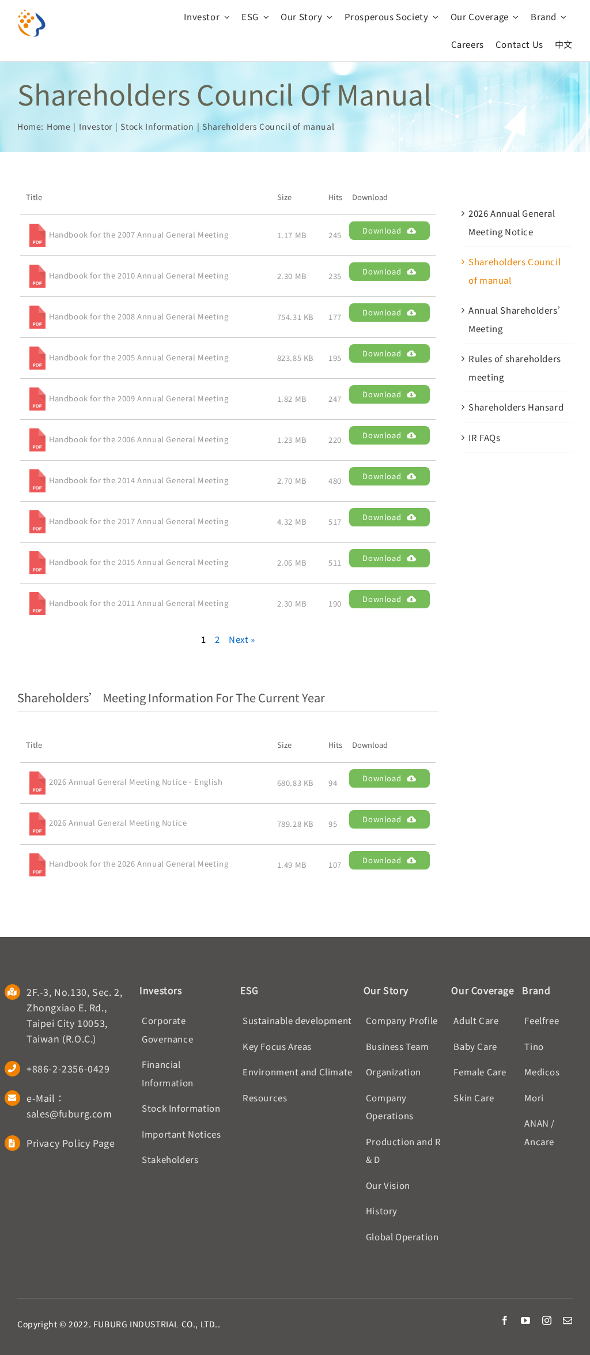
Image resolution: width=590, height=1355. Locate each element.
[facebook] (505, 1320)
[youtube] (526, 1320)
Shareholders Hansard (515, 407)
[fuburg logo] (31, 13)
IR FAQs (484, 437)
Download (381, 230)
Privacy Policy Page (71, 1143)
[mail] (568, 1320)
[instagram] (547, 1320)
